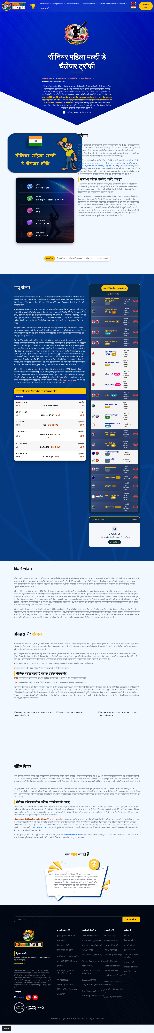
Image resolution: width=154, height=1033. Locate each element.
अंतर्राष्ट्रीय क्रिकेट (57, 4)
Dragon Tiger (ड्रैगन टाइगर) (93, 984)
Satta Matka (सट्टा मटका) (92, 954)
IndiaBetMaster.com (67, 380)
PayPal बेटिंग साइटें (111, 970)
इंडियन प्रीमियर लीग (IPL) (66, 936)
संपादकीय (134, 520)
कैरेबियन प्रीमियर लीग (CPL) (67, 989)
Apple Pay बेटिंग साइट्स (113, 954)
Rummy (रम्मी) (87, 950)
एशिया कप (60, 966)
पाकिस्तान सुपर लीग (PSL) (66, 984)
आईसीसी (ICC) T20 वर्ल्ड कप (67, 961)
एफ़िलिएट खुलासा (129, 950)
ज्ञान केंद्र (122, 4)
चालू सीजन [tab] (49, 258)
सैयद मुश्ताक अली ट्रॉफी (65, 950)
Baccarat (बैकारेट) (89, 980)
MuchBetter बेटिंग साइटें (113, 975)
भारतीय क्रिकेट (44, 4)
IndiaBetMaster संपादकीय (107, 4)
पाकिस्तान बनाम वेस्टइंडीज (111, 415)
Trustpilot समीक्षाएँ (131, 967)
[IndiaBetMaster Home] (14, 6)
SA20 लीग (61, 994)
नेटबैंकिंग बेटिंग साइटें (111, 940)
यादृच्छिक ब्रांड (146, 6)
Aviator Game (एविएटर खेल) (93, 961)
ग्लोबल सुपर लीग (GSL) (111, 404)
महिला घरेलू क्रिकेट (86, 78)
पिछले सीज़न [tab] (61, 258)
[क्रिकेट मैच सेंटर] (33, 6)
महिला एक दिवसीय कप (111, 331)
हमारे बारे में (127, 935)
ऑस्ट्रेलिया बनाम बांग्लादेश (112, 452)
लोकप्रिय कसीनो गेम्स (89, 4)
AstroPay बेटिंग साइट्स (113, 997)
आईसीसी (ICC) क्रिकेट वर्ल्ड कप (68, 956)
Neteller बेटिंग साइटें (112, 966)
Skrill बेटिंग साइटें (110, 961)
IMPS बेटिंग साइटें (110, 950)
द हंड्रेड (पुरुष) (109, 374)
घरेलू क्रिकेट (73, 78)
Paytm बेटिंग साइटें (111, 945)
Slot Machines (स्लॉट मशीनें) (93, 991)
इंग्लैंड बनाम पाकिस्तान (110, 468)
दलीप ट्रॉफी (108, 486)
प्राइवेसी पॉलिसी (129, 945)
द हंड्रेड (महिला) (109, 385)
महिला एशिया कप (109, 507)
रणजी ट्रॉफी (61, 940)
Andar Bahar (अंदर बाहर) (91, 940)
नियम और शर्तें (128, 940)
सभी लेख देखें (113, 542)
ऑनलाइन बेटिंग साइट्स (73, 4)
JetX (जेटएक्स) (87, 966)
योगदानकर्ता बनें (44, 8)
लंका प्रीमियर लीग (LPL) (112, 362)
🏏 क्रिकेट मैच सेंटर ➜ (114, 294)
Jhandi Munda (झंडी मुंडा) (92, 945)
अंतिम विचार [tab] (89, 258)
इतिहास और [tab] (75, 258)
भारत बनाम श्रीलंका (110, 459)
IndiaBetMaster (48, 78)
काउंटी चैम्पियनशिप (110, 322)
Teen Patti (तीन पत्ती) (90, 936)
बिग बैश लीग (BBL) (63, 980)
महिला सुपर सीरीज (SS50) (112, 424)
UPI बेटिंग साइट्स (110, 936)
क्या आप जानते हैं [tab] (102, 258)
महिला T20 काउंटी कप (111, 341)
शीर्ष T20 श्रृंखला (110, 477)
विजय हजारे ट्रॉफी (63, 945)
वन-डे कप (107, 395)
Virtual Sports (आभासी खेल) (93, 996)
